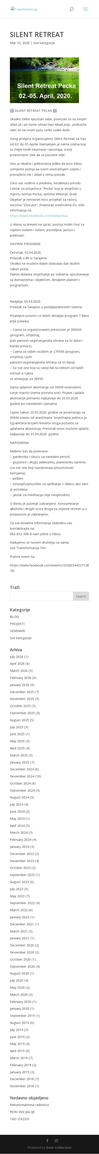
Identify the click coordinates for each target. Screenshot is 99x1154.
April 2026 (17, 663)
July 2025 (16, 727)
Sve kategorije (44, 43)
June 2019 (17, 1037)
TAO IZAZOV (19, 1119)
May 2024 (17, 818)
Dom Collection (58, 1147)
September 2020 (22, 966)
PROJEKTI (17, 624)
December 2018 (22, 1079)
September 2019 (22, 1015)
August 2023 (19, 882)
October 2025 (20, 706)
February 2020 (20, 1001)
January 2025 (19, 762)
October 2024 (20, 783)
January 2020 (19, 1008)
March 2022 (19, 910)
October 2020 (20, 959)
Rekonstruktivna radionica (29, 1105)
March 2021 (19, 931)
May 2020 (17, 987)
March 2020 (19, 994)
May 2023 (17, 896)
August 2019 (19, 1022)
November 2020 (22, 952)
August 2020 (19, 973)
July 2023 (16, 889)
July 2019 (16, 1030)
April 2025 (17, 748)
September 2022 (22, 903)
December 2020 (22, 945)
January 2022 (19, 917)
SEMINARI (17, 631)
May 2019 (17, 1044)
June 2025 (17, 734)
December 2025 (22, 692)
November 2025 (22, 699)
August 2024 (19, 797)
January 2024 (19, 846)
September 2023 (22, 875)
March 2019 (19, 1058)
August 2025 (19, 720)
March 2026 (19, 670)
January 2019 (19, 1072)
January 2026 (19, 685)
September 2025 (22, 713)
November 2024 (22, 776)
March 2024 (19, 832)
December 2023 (22, 854)
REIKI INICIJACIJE (22, 1112)
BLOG (14, 616)
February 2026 (20, 678)
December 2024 (22, 769)
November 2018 (22, 1086)
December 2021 (22, 924)
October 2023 (20, 868)
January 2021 (19, 938)
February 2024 (20, 839)
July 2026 (16, 656)
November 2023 (22, 861)
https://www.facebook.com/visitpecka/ (39, 216)
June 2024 (17, 811)
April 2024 (17, 825)
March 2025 (19, 755)
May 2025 (17, 741)
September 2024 (22, 790)
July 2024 (16, 804)
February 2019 (20, 1065)
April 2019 (17, 1051)
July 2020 (16, 980)
